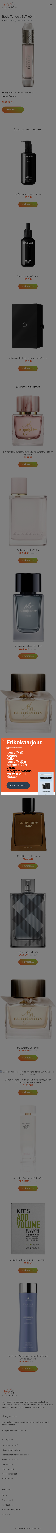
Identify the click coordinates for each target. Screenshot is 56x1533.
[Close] (2, 739)
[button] (18, 785)
